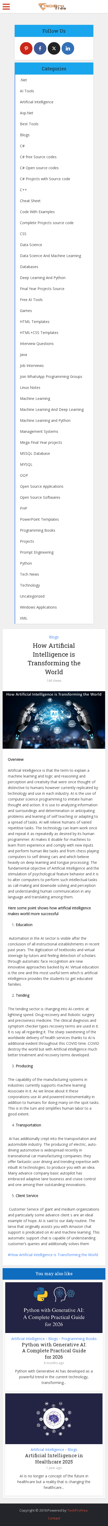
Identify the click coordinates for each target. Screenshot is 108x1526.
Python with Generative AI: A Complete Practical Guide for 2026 (54, 1350)
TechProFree (77, 1510)
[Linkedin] (68, 48)
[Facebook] (40, 48)
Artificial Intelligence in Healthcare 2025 (54, 1458)
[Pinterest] (26, 48)
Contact (54, 1518)
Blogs (54, 636)
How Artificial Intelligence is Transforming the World (54, 1254)
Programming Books (79, 1339)
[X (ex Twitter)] (54, 48)
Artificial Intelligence (28, 1339)
